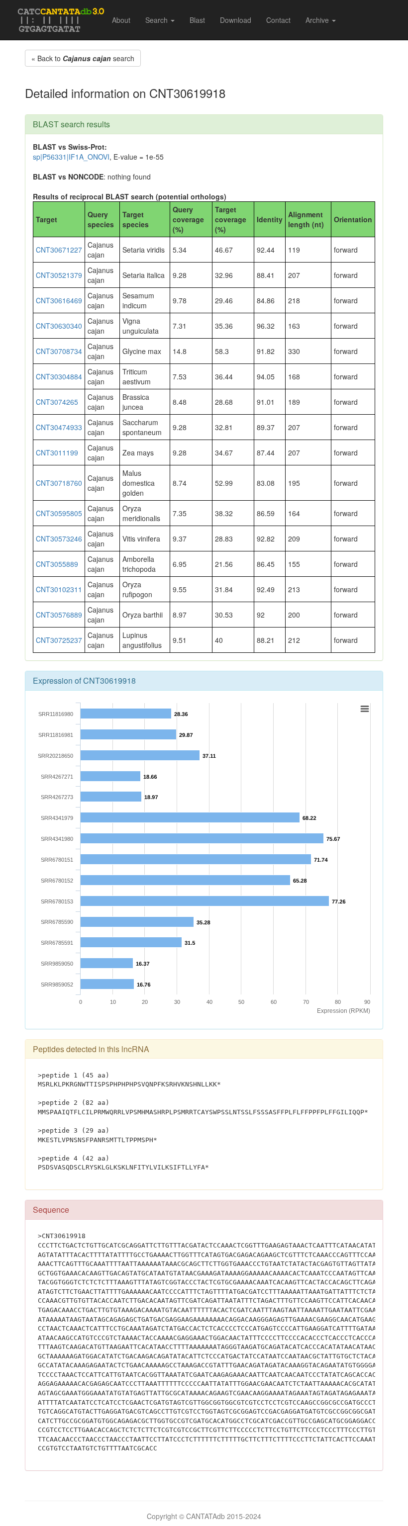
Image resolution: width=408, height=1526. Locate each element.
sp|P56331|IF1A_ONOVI (71, 157)
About (121, 20)
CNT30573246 (59, 538)
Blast (197, 20)
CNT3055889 (57, 564)
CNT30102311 (59, 589)
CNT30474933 (59, 427)
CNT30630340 (59, 326)
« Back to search (82, 58)
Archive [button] (318, 20)
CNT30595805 (59, 513)
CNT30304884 (59, 376)
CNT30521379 (59, 275)
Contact (278, 20)
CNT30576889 (59, 615)
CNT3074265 (57, 402)
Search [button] (157, 20)
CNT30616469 (59, 300)
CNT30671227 (59, 250)
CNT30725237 (59, 640)
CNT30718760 (59, 483)
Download (235, 20)
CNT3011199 (57, 452)
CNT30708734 (59, 351)
